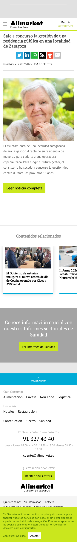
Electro (31, 421)
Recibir (65, 24)
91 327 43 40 (38, 438)
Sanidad (45, 421)
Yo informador (32, 502)
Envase (31, 397)
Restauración (27, 411)
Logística (64, 397)
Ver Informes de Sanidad (38, 347)
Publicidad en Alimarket (17, 507)
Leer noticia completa (24, 188)
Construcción (12, 421)
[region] (38, 524)
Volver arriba (38, 380)
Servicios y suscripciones (48, 507)
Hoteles (8, 411)
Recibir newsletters (38, 476)
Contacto (49, 502)
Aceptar (34, 535)
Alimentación (13, 397)
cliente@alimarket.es (38, 455)
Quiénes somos (12, 502)
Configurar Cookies (14, 535)
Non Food (47, 397)
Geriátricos (9, 64)
